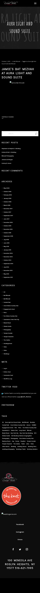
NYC (35, 433)
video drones (6, 446)
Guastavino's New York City (11, 319)
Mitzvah (29, 430)
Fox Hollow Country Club (10, 316)
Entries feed (7, 372)
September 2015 (8, 236)
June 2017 (6, 219)
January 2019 (7, 198)
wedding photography (8, 449)
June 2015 (6, 243)
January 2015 (7, 250)
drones (29, 425)
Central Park (7, 302)
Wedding (13, 446)
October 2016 (7, 226)
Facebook (20, 524)
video (27, 444)
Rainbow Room (6, 441)
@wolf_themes (26, 397)
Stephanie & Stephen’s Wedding (11, 148)
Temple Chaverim (9, 336)
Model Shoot (7, 323)
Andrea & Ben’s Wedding (9, 152)
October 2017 (7, 212)
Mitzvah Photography (8, 156)
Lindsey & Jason (6, 163)
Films (5, 312)
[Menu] (35, 3)
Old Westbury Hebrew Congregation (21, 435)
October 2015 (7, 232)
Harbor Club (14, 430)
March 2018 (7, 205)
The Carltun (7, 340)
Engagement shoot (9, 309)
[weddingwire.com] (9, 514)
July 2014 (6, 267)
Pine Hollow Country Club (26, 438)
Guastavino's (6, 430)
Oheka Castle (7, 326)
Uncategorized (8, 343)
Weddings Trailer (21, 449)
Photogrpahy (14, 438)
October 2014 (7, 260)
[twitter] (20, 549)
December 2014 (8, 253)
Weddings (6, 354)
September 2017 (8, 215)
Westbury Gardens (32, 449)
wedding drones (22, 446)
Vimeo (20, 539)
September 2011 (8, 277)
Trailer (23, 444)
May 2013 (6, 274)
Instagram (20, 532)
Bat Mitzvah (17, 61)
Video (5, 347)
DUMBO (34, 425)
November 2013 (8, 270)
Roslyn (17, 441)
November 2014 (8, 256)
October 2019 (7, 191)
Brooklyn (32, 422)
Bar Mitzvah (7, 295)
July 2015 (6, 239)
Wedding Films (32, 446)
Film (16, 427)
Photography (7, 329)
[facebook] (13, 549)
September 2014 (8, 263)
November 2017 (8, 208)
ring (13, 441)
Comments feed (8, 375)
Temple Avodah (8, 333)
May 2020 (7, 188)
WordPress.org (8, 378)
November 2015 (8, 229)
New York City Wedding (26, 433)
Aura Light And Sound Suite (13, 422)
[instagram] (27, 549)
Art (4, 292)
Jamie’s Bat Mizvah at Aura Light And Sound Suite (18, 73)
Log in (5, 368)
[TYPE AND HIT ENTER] (36, 133)
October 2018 (7, 202)
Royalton (23, 441)
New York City (14, 433)
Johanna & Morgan (7, 159)
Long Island (22, 430)
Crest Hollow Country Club (11, 305)
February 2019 (8, 195)
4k (3, 422)
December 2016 (8, 222)
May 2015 (6, 246)
